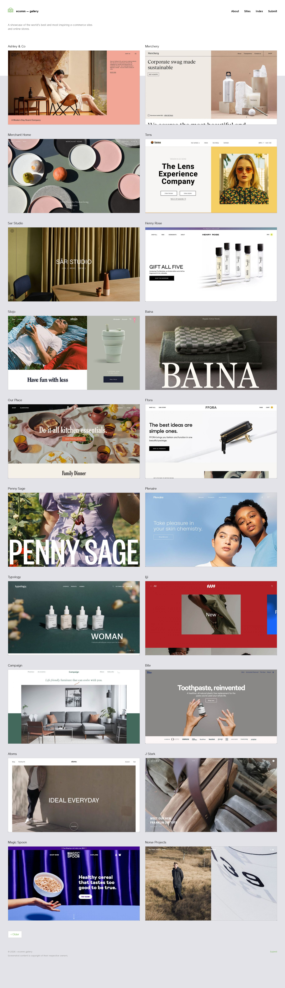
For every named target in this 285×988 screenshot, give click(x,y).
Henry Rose (153, 223)
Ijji (146, 577)
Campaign (15, 665)
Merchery (152, 46)
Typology (14, 577)
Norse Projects (155, 842)
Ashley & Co (16, 46)
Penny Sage (16, 488)
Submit (273, 951)
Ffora (149, 400)
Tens (148, 135)
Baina (149, 312)
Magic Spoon (17, 842)
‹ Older (15, 934)
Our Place (15, 400)
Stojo (11, 312)
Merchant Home (19, 135)
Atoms (12, 754)
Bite (148, 665)
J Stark (150, 754)
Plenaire (151, 488)
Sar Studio (15, 223)
